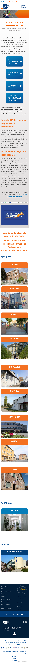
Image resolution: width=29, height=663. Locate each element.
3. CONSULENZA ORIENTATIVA (13, 85)
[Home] (5, 6)
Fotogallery (20, 603)
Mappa (19, 609)
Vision (3, 596)
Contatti (19, 607)
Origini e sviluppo (6, 591)
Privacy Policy (6, 630)
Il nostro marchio (22, 601)
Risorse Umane (21, 597)
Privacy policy (5, 594)
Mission (3, 589)
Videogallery (20, 605)
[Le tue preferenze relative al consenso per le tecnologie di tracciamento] (22, 661)
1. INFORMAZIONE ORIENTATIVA (13, 61)
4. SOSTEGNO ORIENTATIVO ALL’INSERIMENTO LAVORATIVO (14, 98)
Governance (4, 586)
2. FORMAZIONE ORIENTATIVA (13, 73)
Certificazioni (21, 599)
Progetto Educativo (6, 599)
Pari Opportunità (6, 608)
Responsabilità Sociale (5, 605)
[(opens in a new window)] (9, 1)
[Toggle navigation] (26, 1)
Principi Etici (5, 602)
